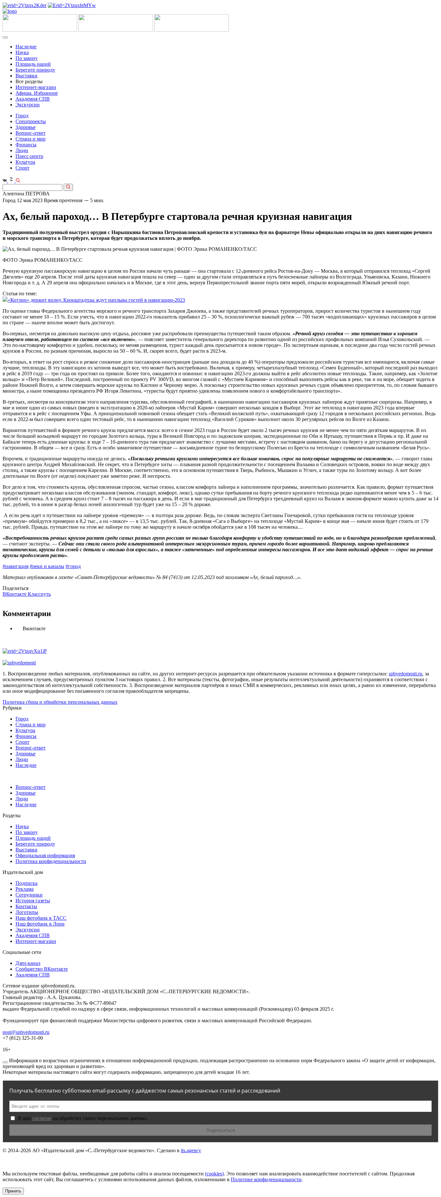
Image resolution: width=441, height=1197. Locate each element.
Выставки (26, 75)
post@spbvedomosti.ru (26, 1032)
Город (21, 115)
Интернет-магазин (35, 87)
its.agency (191, 1150)
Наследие (25, 46)
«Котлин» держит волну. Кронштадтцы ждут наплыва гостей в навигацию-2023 (96, 300)
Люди (21, 150)
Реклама (24, 889)
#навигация (15, 566)
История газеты (32, 900)
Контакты (26, 906)
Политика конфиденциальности (50, 861)
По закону (26, 58)
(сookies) (214, 1173)
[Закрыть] (5, 1062)
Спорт (22, 168)
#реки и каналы (47, 566)
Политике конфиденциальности (266, 1179)
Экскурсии (27, 104)
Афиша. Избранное (36, 93)
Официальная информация (45, 855)
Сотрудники (29, 895)
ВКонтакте (15, 594)
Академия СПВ (32, 99)
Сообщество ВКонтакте (41, 969)
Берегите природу (35, 70)
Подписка (26, 883)
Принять (13, 1191)
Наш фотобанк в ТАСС (41, 918)
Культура (25, 162)
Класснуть (39, 594)
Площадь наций (33, 64)
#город (73, 566)
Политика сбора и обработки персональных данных (60, 702)
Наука (22, 52)
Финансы (25, 144)
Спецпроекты (30, 121)
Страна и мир (30, 139)
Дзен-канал (27, 963)
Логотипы (26, 912)
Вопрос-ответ (30, 133)
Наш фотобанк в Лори (40, 924)
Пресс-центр (29, 156)
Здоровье (25, 127)
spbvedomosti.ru (405, 673)
